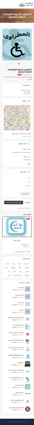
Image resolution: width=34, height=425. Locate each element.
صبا (9, 271)
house (13, 264)
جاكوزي (27, 271)
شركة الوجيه (21, 362)
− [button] (28, 110)
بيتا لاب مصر (17, 240)
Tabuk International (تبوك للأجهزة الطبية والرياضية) (16, 340)
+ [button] (28, 107)
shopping (13, 267)
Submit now (25, 194)
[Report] (11, 63)
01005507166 (26, 160)
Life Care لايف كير (19, 385)
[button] (30, 236)
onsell (7, 264)
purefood (26, 267)
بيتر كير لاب (21, 310)
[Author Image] (5, 237)
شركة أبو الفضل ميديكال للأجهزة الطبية (16, 407)
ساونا (14, 271)
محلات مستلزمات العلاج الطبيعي (11, 77)
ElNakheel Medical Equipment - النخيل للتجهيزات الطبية (16, 355)
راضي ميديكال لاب (19, 295)
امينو (6, 267)
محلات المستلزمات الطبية (24, 77)
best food (26, 264)
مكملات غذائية (17, 275)
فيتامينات (27, 275)
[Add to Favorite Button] (5, 219)
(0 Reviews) (26, 74)
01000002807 (24, 244)
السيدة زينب (25, 247)
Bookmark (18, 63)
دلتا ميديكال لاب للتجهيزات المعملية (16, 347)
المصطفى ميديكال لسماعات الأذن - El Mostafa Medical (16, 332)
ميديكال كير (21, 287)
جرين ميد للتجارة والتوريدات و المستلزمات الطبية (16, 377)
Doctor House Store (19, 325)
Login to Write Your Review (12, 202)
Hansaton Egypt (19, 392)
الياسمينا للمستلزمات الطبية (17, 400)
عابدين (28, 79)
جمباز (20, 271)
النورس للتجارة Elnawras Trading (16, 317)
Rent (20, 267)
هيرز (10, 275)
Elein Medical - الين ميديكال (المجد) (16, 370)
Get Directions (25, 136)
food (19, 264)
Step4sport (10, 422)
